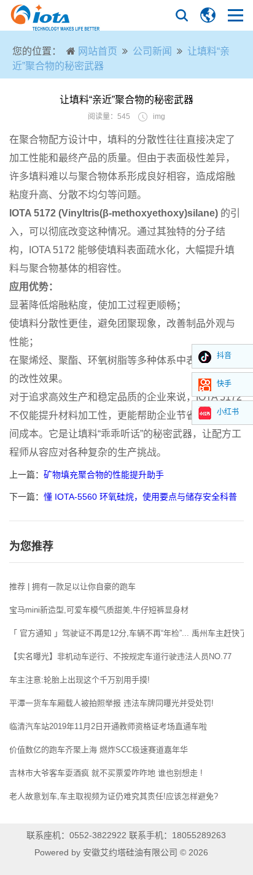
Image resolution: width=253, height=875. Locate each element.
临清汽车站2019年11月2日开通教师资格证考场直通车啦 (108, 726)
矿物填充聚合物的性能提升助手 (104, 475)
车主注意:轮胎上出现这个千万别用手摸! (79, 679)
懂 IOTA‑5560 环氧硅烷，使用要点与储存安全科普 (140, 497)
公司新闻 (152, 51)
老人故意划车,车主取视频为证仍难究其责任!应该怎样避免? (113, 796)
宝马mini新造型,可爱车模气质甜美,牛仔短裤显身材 (99, 609)
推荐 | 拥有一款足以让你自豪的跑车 (72, 586)
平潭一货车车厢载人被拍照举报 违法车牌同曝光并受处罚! (111, 703)
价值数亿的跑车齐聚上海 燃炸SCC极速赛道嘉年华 (98, 749)
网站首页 (97, 51)
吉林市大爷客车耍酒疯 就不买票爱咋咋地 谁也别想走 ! (106, 773)
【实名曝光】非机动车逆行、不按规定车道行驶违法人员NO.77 (120, 656)
